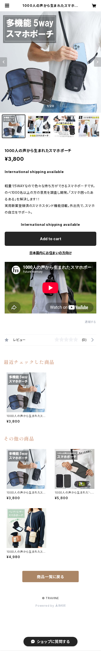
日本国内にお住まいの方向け (50, 253)
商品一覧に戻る (50, 576)
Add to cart (50, 238)
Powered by (45, 605)
